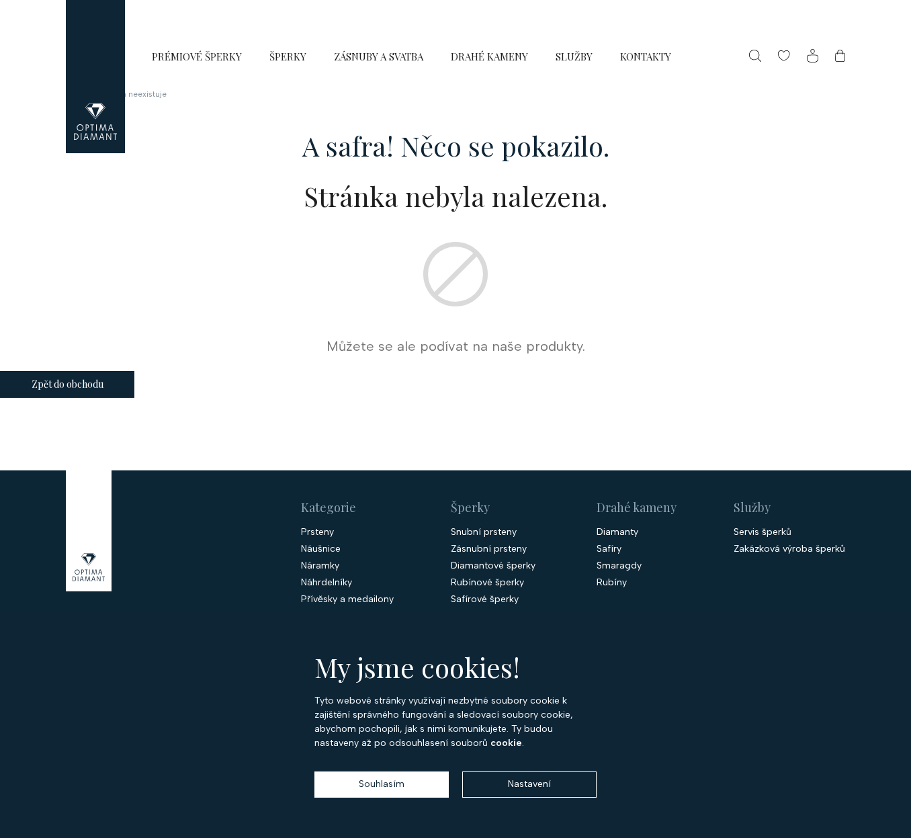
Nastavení (529, 784)
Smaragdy (619, 565)
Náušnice (321, 549)
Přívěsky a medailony (347, 599)
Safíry (609, 549)
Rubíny (612, 582)
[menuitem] (196, 56)
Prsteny (317, 532)
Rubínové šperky (487, 582)
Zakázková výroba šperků (789, 549)
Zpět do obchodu (67, 384)
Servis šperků (762, 532)
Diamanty (617, 532)
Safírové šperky (485, 599)
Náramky (320, 565)
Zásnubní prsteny (489, 549)
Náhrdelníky (326, 582)
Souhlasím (381, 784)
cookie (506, 743)
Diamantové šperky (493, 565)
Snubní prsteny (484, 532)
